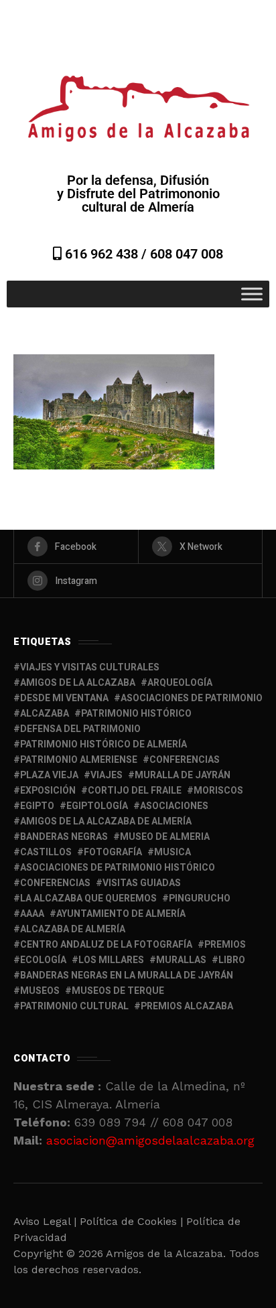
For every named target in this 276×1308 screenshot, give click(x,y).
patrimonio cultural (74, 1006)
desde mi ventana (64, 698)
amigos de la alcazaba (77, 683)
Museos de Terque (118, 991)
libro (231, 960)
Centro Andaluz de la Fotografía (106, 945)
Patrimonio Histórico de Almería (103, 744)
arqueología (179, 683)
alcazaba (44, 714)
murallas (181, 960)
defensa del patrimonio (80, 729)
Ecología (43, 960)
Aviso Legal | (44, 1221)
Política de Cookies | (133, 1221)
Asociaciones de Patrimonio (192, 698)
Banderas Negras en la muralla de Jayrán (126, 975)
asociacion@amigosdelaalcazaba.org (150, 1140)
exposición (48, 791)
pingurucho (199, 898)
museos (40, 991)
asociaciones (174, 806)
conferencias (184, 760)
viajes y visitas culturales (89, 667)
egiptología (97, 806)
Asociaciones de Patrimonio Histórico (117, 868)
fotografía (113, 852)
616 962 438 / (106, 254)
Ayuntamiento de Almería (121, 914)
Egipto (37, 806)
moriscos (218, 791)
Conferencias (55, 883)
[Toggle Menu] (252, 293)
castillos (46, 852)
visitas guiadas (141, 883)
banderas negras (64, 837)
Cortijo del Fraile (135, 791)
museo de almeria (165, 837)
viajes (106, 775)
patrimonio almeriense (78, 760)
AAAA (32, 914)
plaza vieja (49, 775)
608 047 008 (186, 254)
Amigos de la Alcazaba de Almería (106, 821)
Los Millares (111, 960)
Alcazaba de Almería (72, 929)
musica (172, 852)
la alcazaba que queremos (88, 898)
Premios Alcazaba (187, 1006)
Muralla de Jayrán (182, 775)
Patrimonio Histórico (136, 714)
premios (225, 945)
